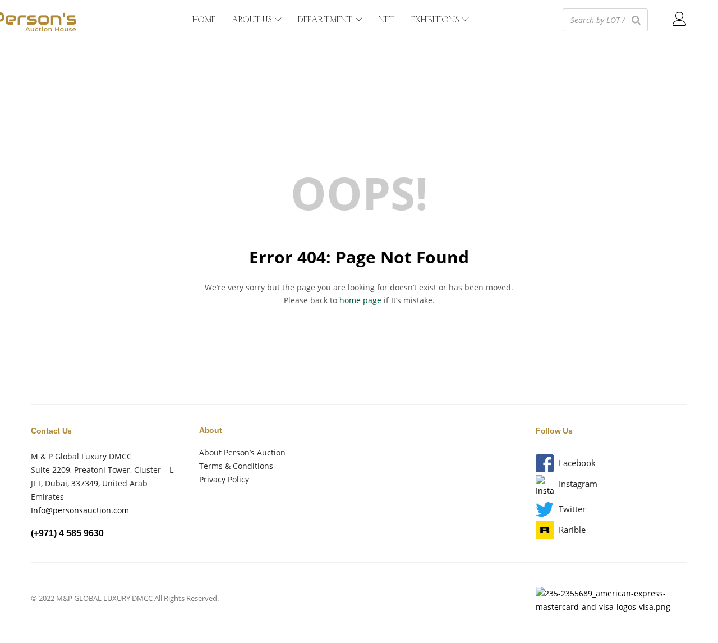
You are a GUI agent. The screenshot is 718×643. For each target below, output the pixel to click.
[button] (577, 463)
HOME (203, 20)
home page (360, 300)
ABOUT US (253, 20)
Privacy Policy (224, 479)
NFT (387, 20)
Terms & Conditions (236, 465)
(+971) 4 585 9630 (67, 533)
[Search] (636, 20)
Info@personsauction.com (80, 510)
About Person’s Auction (242, 452)
